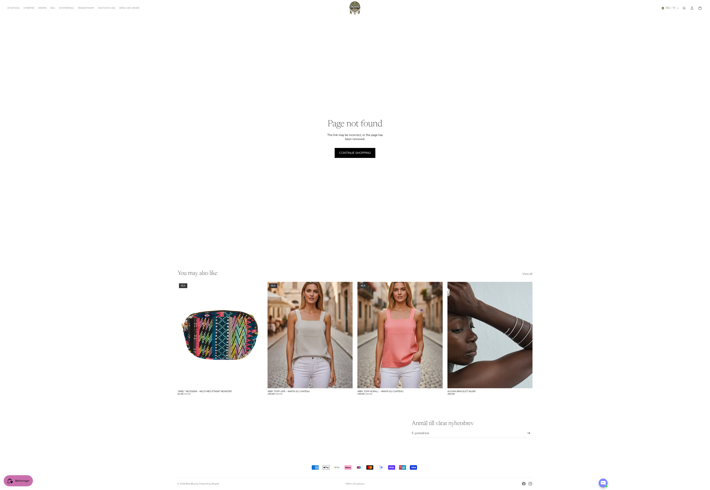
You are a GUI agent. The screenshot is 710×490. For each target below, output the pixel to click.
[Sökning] (684, 8)
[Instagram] (530, 484)
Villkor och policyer (355, 483)
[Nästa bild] (347, 335)
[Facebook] (524, 484)
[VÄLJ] (347, 382)
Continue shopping (355, 153)
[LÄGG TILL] (257, 382)
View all (527, 274)
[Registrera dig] (528, 433)
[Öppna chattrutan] (603, 483)
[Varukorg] (700, 8)
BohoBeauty (192, 483)
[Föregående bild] (273, 335)
